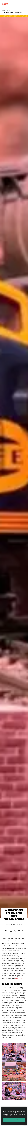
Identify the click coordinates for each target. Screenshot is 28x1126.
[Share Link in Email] (19, 930)
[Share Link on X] (15, 931)
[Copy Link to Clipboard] (22, 930)
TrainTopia (18, 978)
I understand (14, 1120)
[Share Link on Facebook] (11, 931)
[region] (14, 1116)
